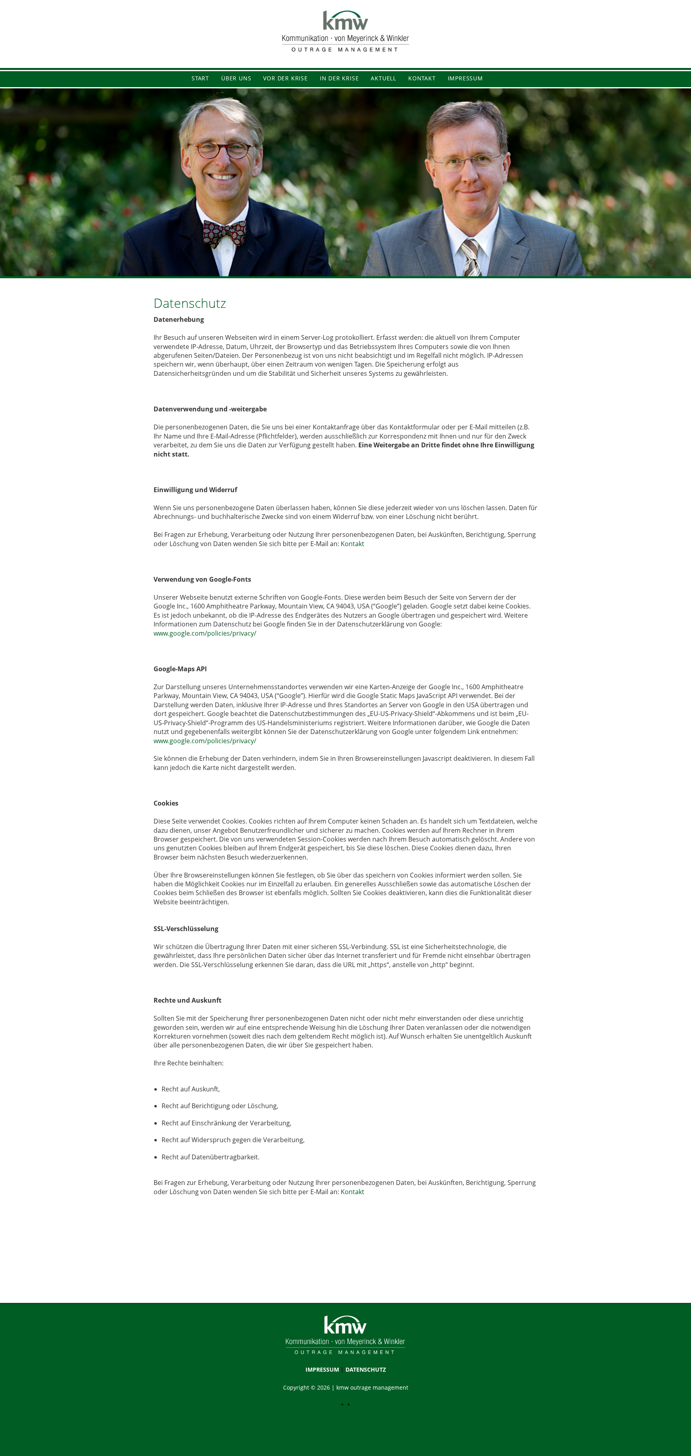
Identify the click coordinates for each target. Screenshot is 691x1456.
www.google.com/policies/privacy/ (205, 633)
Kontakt (352, 543)
